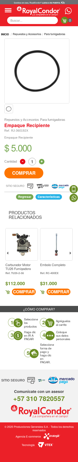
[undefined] (37, 71)
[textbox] (32, 20)
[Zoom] (8, 109)
